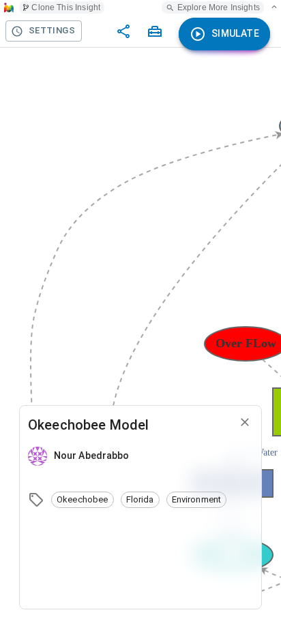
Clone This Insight (65, 7)
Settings (52, 30)
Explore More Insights (218, 7)
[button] (82, 500)
